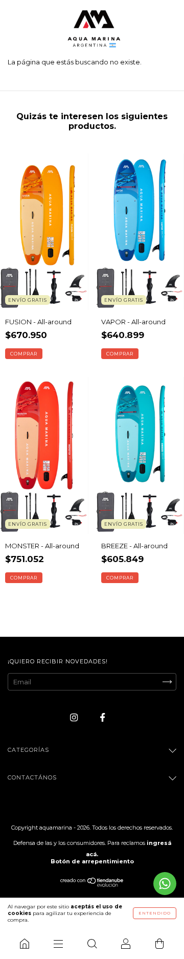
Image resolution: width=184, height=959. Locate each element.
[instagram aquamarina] (74, 717)
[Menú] (58, 943)
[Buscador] (92, 943)
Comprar (23, 353)
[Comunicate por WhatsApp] (164, 883)
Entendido (155, 913)
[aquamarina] (24, 943)
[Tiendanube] (92, 884)
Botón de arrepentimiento (92, 861)
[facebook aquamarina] (102, 717)
